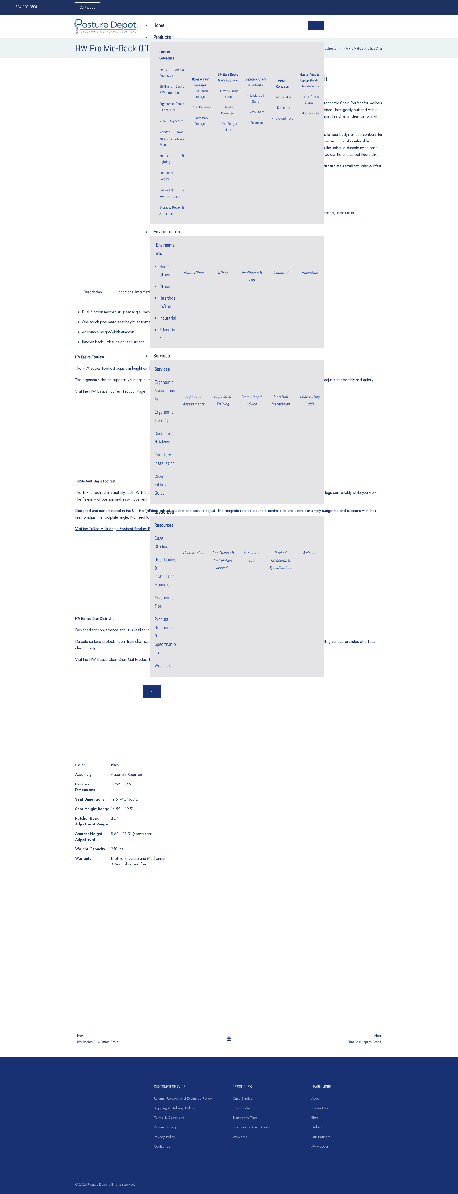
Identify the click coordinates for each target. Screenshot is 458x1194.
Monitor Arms (310, 86)
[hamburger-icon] (316, 25)
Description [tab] (92, 292)
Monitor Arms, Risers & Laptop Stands (171, 138)
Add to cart (111, 999)
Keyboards (283, 108)
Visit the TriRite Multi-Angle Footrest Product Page (115, 528)
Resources (163, 512)
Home (159, 25)
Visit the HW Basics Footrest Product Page (110, 391)
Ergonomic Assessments (165, 390)
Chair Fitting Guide (161, 484)
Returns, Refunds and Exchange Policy (183, 1098)
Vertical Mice (283, 97)
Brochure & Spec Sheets (251, 1127)
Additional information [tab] (136, 292)
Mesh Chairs (256, 112)
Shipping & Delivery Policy (174, 1108)
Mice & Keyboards (171, 121)
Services (161, 355)
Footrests (256, 123)
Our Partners (320, 1136)
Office (164, 286)
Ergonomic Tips (245, 1117)
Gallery (316, 1127)
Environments (166, 231)
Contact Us (162, 1146)
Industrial (167, 318)
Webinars (163, 666)
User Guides (242, 1108)
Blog (314, 1117)
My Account (320, 1146)
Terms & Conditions (169, 1117)
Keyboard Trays (283, 118)
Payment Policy (165, 1127)
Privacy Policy (164, 1136)
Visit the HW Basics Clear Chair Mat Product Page (116, 659)
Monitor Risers (310, 113)
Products (162, 37)
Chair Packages (201, 107)
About (315, 1098)
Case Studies (242, 1098)
